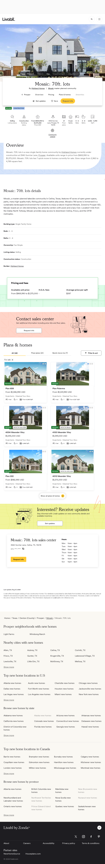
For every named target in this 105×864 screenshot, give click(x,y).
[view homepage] (9, 19)
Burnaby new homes (63, 756)
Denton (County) (27, 618)
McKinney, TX (56, 661)
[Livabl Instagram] (83, 836)
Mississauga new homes (65, 768)
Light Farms (9, 634)
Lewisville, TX (10, 661)
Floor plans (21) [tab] (37, 353)
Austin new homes (36, 683)
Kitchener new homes (91, 762)
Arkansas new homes (91, 715)
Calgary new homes (90, 756)
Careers (26, 843)
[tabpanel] (52, 430)
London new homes (13, 768)
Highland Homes (38, 88)
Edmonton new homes (39, 762)
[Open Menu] (99, 19)
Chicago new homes (88, 683)
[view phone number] (23, 548)
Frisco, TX (8, 656)
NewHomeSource (12, 854)
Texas (14, 618)
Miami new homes (63, 694)
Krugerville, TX (57, 656)
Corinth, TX (80, 650)
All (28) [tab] (15, 353)
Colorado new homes (44, 721)
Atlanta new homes (12, 683)
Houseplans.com (33, 854)
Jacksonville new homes (90, 689)
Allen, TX (8, 650)
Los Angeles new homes (39, 694)
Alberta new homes (12, 789)
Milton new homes (37, 768)
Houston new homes (64, 689)
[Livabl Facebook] (91, 836)
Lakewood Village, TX (85, 656)
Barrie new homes (12, 756)
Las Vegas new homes (14, 694)
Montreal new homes (90, 768)
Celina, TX (55, 650)
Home (7, 618)
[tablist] (37, 353)
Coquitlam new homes (14, 762)
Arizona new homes (65, 715)
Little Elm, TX (33, 661)
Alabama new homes (13, 715)
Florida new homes (43, 727)
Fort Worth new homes (38, 689)
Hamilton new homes (64, 762)
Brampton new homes (39, 756)
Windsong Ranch (37, 634)
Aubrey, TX (32, 650)
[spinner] (92, 19)
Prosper (41, 155)
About (6, 843)
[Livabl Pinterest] (98, 836)
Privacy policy (68, 843)
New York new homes (89, 694)
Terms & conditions (90, 843)
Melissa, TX (80, 661)
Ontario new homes (13, 806)
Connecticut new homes (67, 721)
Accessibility (48, 843)
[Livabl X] (75, 836)
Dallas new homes (12, 689)
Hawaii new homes (90, 727)
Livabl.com (56, 598)
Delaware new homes (91, 721)
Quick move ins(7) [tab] (60, 353)
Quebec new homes (64, 806)
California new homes (14, 721)
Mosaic (51, 88)
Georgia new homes (65, 727)
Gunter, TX (32, 656)
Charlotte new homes (64, 683)
